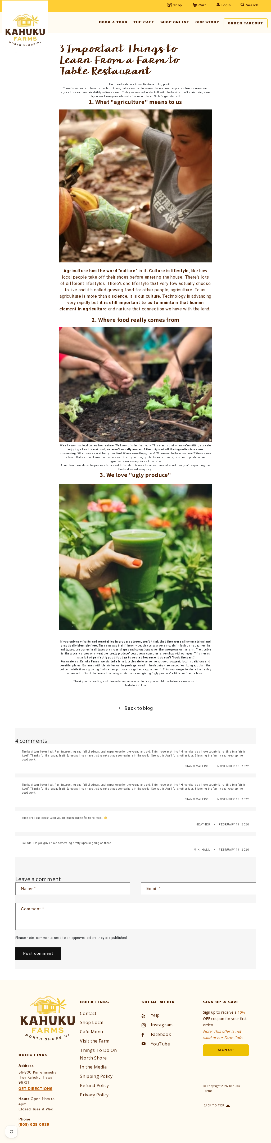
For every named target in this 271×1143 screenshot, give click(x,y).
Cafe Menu (91, 1032)
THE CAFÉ (144, 22)
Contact (88, 1013)
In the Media (93, 1067)
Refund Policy (94, 1085)
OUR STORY (207, 22)
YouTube (160, 1044)
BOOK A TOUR (113, 22)
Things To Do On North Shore (98, 1054)
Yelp (155, 1015)
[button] (242, 6)
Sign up (226, 1050)
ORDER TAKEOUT (245, 23)
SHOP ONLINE (174, 22)
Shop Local (91, 1022)
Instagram (162, 1025)
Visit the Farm (94, 1041)
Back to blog (139, 708)
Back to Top (214, 1105)
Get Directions (35, 1089)
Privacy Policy (94, 1095)
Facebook (161, 1034)
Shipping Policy (96, 1076)
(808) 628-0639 (34, 1125)
